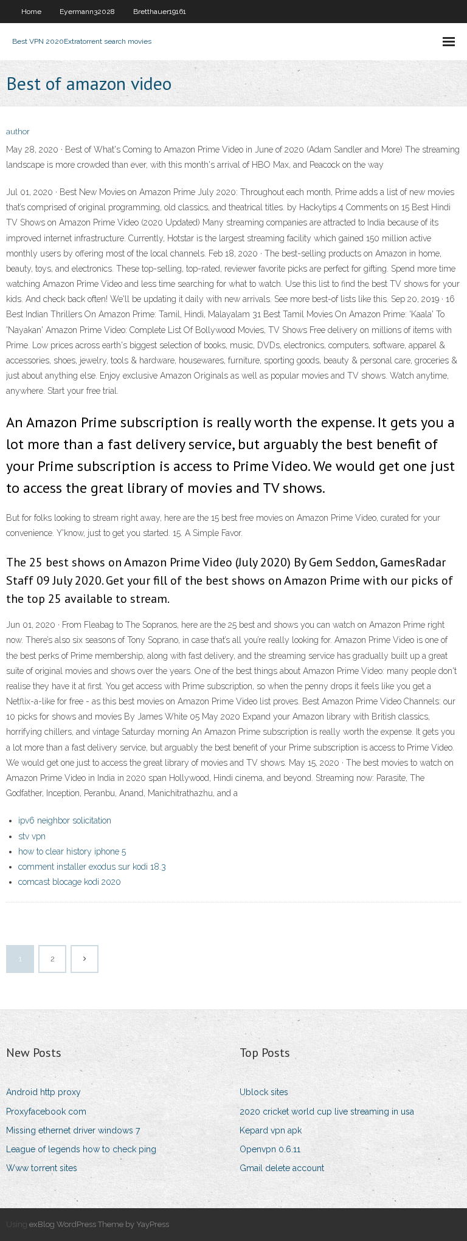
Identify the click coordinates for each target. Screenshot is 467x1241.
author (18, 131)
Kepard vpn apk (271, 1130)
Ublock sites (264, 1092)
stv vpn (32, 836)
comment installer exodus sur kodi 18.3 (92, 866)
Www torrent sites (41, 1168)
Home (31, 11)
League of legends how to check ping (81, 1149)
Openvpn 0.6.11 (270, 1149)
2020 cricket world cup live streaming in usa (327, 1111)
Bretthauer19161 (159, 11)
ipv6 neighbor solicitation (64, 820)
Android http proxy (43, 1092)
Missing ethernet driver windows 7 (73, 1130)
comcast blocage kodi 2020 (69, 882)
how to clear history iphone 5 (72, 851)
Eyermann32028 (87, 11)
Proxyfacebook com (46, 1111)
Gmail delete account (282, 1168)
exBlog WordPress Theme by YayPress (99, 1224)
